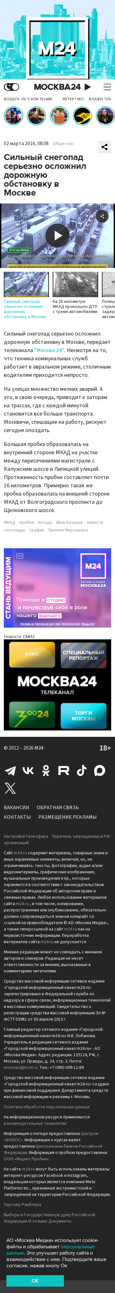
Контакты (17, 817)
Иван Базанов (69, 522)
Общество (63, 144)
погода (45, 522)
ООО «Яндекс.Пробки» (26, 1159)
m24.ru (20, 853)
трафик (36, 530)
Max (99, 770)
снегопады (14, 530)
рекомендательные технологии (35, 1123)
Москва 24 (57, 87)
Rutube (63, 770)
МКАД (9, 522)
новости (95, 522)
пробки (26, 522)
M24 (38, 747)
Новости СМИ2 (19, 636)
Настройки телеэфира (26, 836)
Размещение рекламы (67, 817)
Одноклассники (46, 770)
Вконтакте (28, 770)
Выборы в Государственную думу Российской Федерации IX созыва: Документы (49, 1218)
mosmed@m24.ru (20, 1067)
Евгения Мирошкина (68, 530)
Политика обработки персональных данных (46, 1107)
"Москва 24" (49, 350)
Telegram (10, 770)
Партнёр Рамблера (22, 1205)
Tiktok (81, 770)
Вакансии (16, 807)
